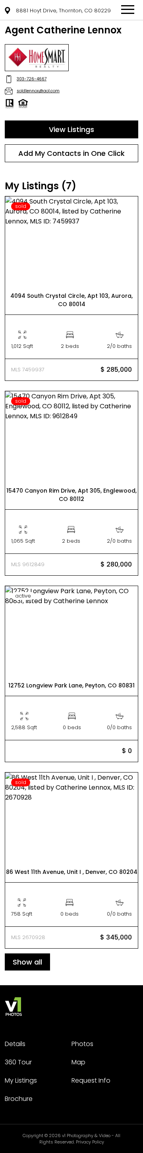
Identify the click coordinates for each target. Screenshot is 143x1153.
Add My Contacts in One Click (71, 153)
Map (78, 1062)
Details (15, 1043)
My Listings (21, 1080)
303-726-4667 (31, 79)
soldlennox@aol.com (38, 91)
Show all (27, 962)
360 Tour (18, 1062)
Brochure (19, 1098)
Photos (82, 1043)
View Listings (71, 129)
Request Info (91, 1080)
